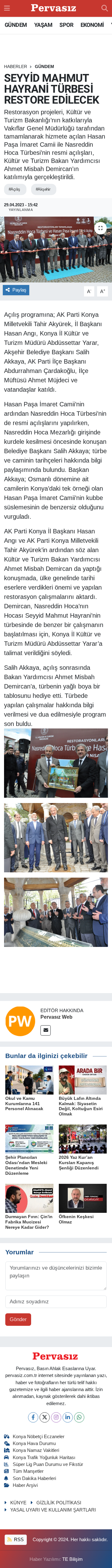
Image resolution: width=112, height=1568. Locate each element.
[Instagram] (56, 1417)
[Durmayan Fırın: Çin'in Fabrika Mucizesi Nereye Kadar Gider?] (29, 1198)
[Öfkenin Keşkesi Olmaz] (83, 1198)
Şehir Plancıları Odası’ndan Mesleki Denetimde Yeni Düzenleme (26, 1165)
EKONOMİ (92, 25)
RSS (18, 1539)
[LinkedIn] (68, 1417)
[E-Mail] (45, 1030)
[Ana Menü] (7, 8)
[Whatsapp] (79, 1417)
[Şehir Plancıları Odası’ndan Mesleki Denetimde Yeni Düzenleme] (29, 1139)
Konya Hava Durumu (34, 1443)
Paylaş (19, 289)
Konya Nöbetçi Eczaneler (38, 1436)
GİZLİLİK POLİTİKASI (58, 1502)
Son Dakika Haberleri (34, 1478)
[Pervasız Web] (20, 1021)
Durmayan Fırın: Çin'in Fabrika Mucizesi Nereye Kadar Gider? (29, 1222)
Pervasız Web (56, 1017)
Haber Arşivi (25, 1485)
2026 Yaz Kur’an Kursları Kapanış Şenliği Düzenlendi (79, 1162)
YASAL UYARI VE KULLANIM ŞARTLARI (53, 1509)
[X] (45, 1417)
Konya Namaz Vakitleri (36, 1450)
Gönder (18, 1319)
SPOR (66, 25)
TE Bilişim (72, 1559)
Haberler (15, 66)
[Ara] (104, 8)
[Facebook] (33, 1417)
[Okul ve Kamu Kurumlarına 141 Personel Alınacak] (29, 1080)
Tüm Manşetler (28, 1471)
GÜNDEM (16, 25)
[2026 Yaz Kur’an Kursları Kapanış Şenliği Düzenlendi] (83, 1139)
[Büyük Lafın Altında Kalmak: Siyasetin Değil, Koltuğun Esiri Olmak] (83, 1080)
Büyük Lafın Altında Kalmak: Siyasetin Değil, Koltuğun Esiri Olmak (81, 1106)
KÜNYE (18, 1502)
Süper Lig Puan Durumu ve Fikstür (48, 1464)
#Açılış (14, 189)
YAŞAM (43, 25)
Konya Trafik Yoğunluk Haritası (44, 1457)
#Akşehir (43, 189)
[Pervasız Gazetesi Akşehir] (54, 8)
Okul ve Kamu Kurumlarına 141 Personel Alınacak (24, 1103)
